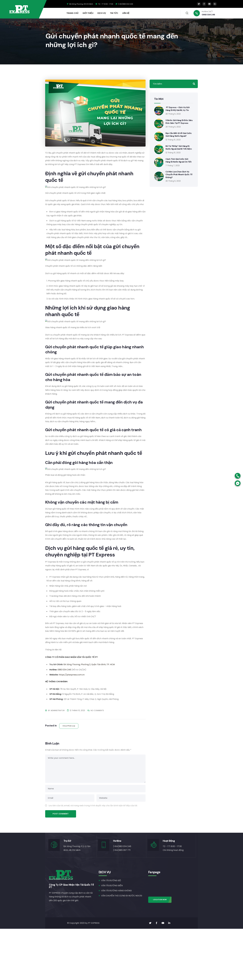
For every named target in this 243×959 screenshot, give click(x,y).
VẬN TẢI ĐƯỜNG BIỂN (112, 885)
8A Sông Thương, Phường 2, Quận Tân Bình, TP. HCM (89, 664)
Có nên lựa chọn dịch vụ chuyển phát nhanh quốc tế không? (179, 174)
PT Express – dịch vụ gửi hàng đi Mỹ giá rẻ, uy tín (177, 108)
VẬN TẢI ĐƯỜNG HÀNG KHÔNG (116, 890)
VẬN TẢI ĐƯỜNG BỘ (111, 880)
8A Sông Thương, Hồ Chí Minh (81, 4)
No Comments (97, 710)
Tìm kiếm (194, 84)
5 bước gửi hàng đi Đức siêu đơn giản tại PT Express (179, 121)
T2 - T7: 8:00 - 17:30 (105, 4)
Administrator (58, 710)
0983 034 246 (64, 669)
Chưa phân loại (69, 726)
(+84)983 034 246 (125, 4)
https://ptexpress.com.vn (72, 674)
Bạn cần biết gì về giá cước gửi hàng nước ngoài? (179, 134)
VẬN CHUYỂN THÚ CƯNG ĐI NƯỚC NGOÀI (121, 895)
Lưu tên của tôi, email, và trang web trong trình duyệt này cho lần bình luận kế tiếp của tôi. (93, 805)
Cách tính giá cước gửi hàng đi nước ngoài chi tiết (178, 160)
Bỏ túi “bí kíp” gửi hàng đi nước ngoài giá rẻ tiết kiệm (179, 147)
